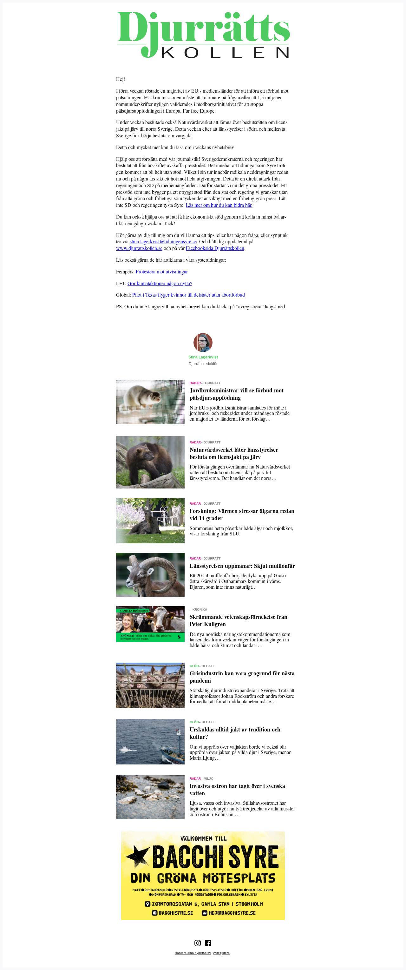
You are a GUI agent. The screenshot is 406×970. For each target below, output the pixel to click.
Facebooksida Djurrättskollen (215, 248)
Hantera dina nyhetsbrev (193, 952)
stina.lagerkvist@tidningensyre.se (163, 241)
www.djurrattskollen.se (139, 248)
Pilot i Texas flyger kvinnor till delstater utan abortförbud (188, 294)
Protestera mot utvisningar (162, 271)
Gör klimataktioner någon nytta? (160, 283)
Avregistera (221, 952)
